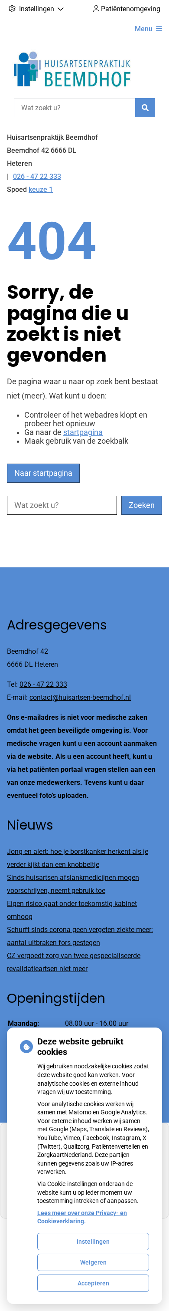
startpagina (83, 432)
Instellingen (93, 1241)
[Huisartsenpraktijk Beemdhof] (72, 67)
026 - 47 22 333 (43, 684)
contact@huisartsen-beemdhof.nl (80, 697)
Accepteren (93, 1283)
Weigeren (93, 1262)
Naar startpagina (43, 473)
